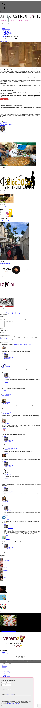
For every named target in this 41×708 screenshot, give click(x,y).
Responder (4, 353)
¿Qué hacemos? (7, 670)
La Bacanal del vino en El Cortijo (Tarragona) (5, 169)
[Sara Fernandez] (1, 570)
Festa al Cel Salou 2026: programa (6, 601)
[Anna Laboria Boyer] (1, 580)
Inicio (3, 665)
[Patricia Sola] (1, 567)
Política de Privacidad (5, 1)
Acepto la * (9, 694)
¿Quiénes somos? (5, 669)
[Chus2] (1, 563)
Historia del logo (7, 671)
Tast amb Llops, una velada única (4, 310)
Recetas (1, 627)
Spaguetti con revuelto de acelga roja (8, 631)
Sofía (6, 422)
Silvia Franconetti (4, 41)
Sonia (30, 68)
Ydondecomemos (8, 394)
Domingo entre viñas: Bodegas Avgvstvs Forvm (5, 206)
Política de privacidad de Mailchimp (13, 703)
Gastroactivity (8, 366)
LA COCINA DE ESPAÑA (12, 448)
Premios (4, 122)
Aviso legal (3, 652)
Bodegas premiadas (4, 99)
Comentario (2, 326)
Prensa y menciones (8, 672)
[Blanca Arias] (1, 577)
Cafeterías (4, 667)
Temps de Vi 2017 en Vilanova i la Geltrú (5, 263)
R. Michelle (8, 539)
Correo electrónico (3, 330)
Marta (9, 473)
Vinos (7, 122)
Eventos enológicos (3, 36)
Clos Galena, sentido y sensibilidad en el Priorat (11, 313)
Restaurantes (4, 666)
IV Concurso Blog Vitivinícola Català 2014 (5, 192)
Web (0, 332)
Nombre (1, 328)
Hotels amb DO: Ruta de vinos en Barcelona (5, 220)
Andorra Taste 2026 (3, 592)
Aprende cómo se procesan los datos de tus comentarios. (23, 344)
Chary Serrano (8, 402)
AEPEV (1, 122)
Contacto (5, 673)
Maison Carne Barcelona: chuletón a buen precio (10, 312)
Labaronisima (8, 385)
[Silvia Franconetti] (1, 560)
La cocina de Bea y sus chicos (10, 412)
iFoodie (7, 518)
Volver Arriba (2, 662)
